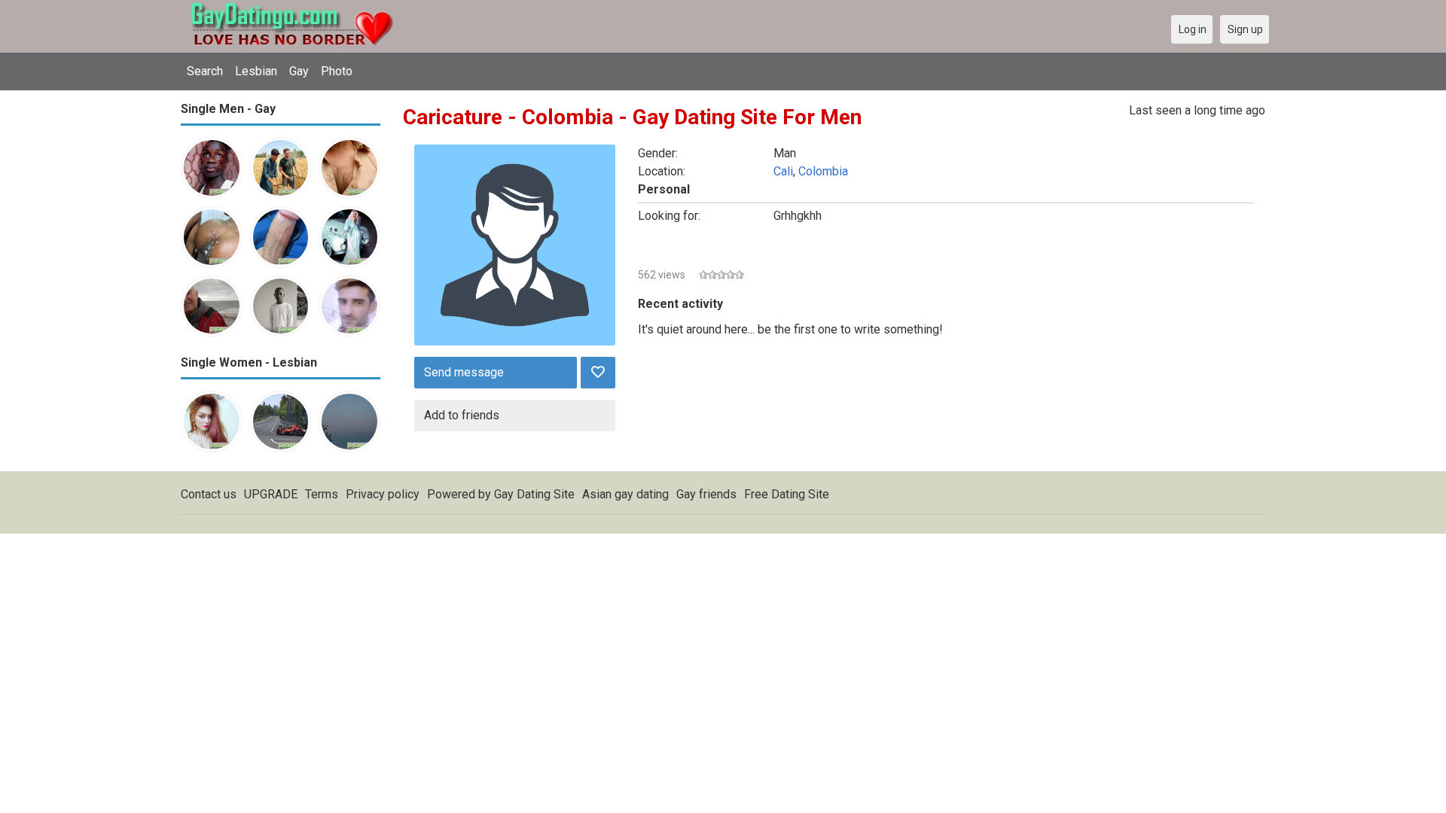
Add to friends (461, 415)
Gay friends (706, 494)
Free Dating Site (786, 494)
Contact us (208, 494)
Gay (299, 71)
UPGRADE (270, 494)
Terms (321, 494)
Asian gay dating (625, 494)
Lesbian (256, 71)
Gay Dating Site (534, 494)
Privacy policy (382, 494)
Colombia (823, 171)
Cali (783, 171)
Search (205, 71)
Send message (464, 372)
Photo (336, 71)
